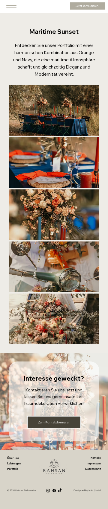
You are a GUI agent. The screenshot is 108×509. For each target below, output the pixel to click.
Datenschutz (93, 468)
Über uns (13, 458)
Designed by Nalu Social (87, 490)
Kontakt (96, 457)
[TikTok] (60, 490)
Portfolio (12, 468)
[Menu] (11, 6)
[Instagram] (48, 490)
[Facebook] (54, 490)
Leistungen (14, 463)
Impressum (94, 463)
